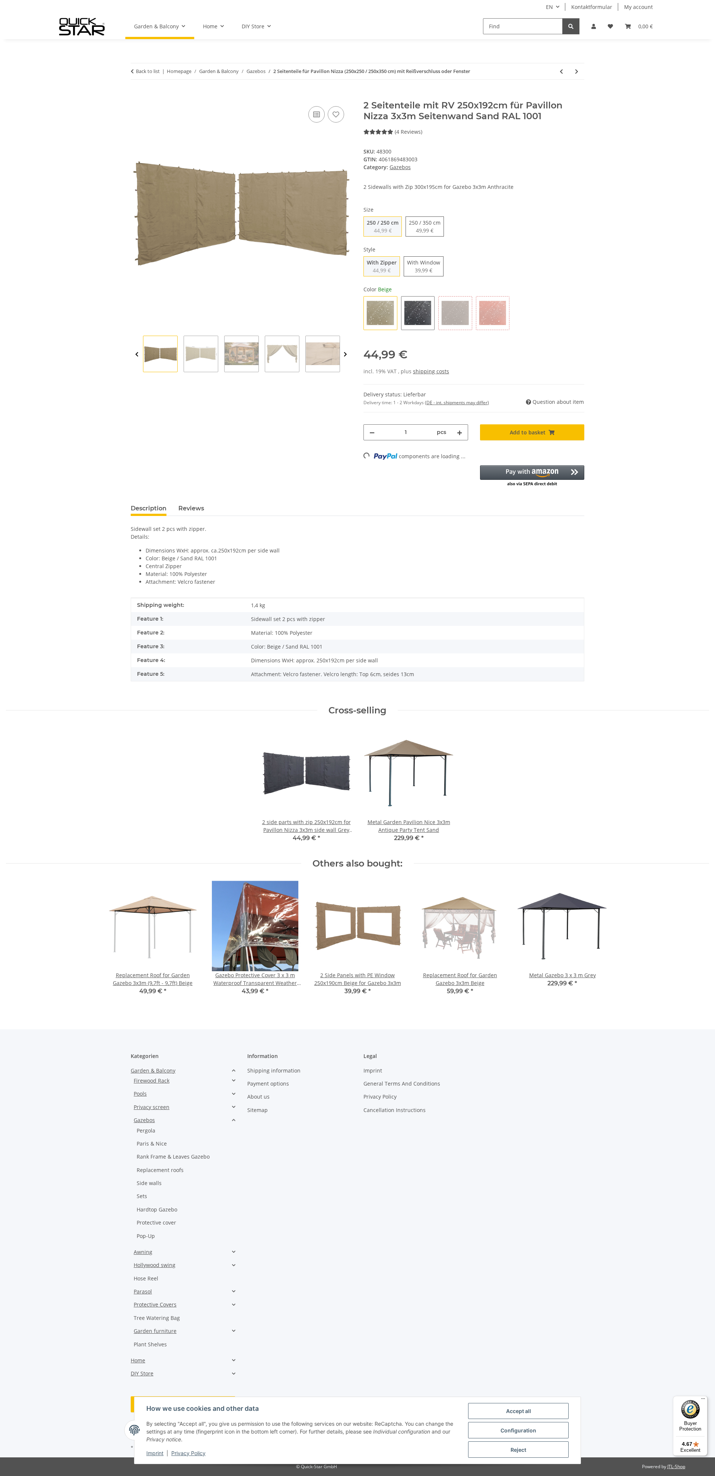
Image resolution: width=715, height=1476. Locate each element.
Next (345, 354)
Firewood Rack (151, 1080)
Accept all (518, 1411)
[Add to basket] (137, 96)
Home (138, 1360)
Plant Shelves (150, 1344)
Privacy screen (151, 1107)
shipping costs (431, 371)
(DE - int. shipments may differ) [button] (457, 402)
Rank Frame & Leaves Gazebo (173, 1156)
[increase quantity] (459, 432)
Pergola (146, 1130)
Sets (142, 1196)
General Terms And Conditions (401, 1083)
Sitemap (257, 1110)
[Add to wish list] (336, 114)
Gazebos (400, 167)
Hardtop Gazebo (157, 1209)
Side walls (149, 1183)
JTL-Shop (676, 1466)
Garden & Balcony (153, 1070)
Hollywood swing (154, 1264)
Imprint (154, 1453)
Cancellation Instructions (394, 1110)
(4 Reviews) (408, 131)
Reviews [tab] (191, 508)
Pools (140, 1093)
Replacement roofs (160, 1169)
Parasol (143, 1291)
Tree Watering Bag (157, 1317)
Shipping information (274, 1070)
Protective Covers (155, 1304)
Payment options (268, 1083)
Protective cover (156, 1222)
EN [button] (549, 6)
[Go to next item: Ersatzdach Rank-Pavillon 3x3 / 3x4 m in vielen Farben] (576, 71)
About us (258, 1096)
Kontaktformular (591, 6)
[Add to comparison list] (316, 114)
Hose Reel (146, 1278)
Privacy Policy (188, 1453)
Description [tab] (148, 508)
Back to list (148, 71)
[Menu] (703, 1400)
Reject (518, 1450)
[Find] (570, 26)
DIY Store (142, 1373)
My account (638, 6)
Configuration (518, 1430)
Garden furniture (155, 1330)
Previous (137, 354)
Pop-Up (146, 1235)
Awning (143, 1251)
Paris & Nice (152, 1143)
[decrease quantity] (372, 432)
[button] (593, 26)
